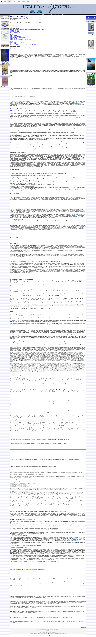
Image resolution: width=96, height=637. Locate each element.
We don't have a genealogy (15, 32)
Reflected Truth (5, 74)
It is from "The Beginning (14, 43)
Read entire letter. (79, 526)
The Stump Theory (13, 48)
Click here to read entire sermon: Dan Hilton (75, 216)
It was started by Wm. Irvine (17, 24)
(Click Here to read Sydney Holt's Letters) (60, 257)
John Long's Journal (13, 96)
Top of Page (84, 627)
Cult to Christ (91, 85)
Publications (37, 1)
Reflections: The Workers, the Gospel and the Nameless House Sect (5, 62)
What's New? (91, 18)
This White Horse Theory (14, 30)
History (9, 1)
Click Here (65, 401)
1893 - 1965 (5, 26)
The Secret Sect (69, 391)
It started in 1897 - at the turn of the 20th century (18, 42)
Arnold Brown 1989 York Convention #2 (75, 540)
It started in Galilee (13, 35)
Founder (13, 1)
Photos (23, 1)
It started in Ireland (13, 38)
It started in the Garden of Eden (15, 36)
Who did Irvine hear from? (14, 25)
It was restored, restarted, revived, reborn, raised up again (20, 47)
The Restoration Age (13, 49)
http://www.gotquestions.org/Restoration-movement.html (67, 599)
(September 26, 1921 (42, 148)
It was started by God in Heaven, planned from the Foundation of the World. (23, 44)
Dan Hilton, (78, 290)
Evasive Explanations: (14, 29)
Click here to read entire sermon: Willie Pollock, (69, 583)
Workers (28, 1)
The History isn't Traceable (14, 31)
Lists (32, 1)
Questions (18, 1)
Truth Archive (28, 346)
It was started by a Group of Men (16, 26)
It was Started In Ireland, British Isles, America (18, 37)
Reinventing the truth (5, 86)
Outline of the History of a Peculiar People (26, 569)
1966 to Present (5, 27)
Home (5, 1)
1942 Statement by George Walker (15, 141)
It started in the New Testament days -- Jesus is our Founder (20, 39)
